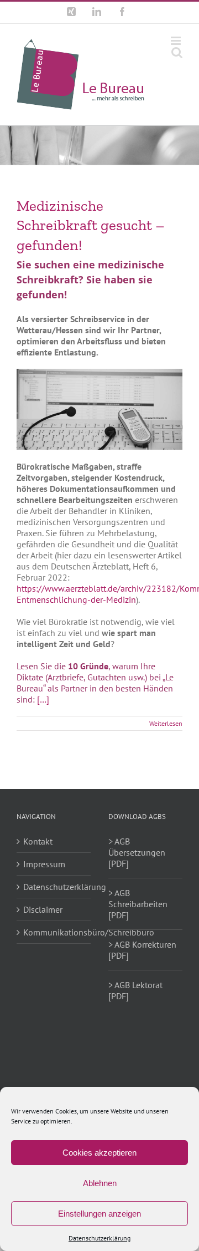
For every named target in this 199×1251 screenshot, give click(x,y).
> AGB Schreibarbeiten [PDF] (137, 904)
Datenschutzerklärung (99, 1238)
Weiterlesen (165, 723)
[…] (43, 699)
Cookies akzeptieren (99, 1152)
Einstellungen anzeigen (99, 1213)
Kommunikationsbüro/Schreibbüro (54, 932)
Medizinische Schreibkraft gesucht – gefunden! (91, 225)
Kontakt (38, 841)
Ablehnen (100, 1183)
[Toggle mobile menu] (176, 41)
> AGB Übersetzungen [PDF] (136, 852)
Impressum (44, 863)
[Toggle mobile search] (176, 52)
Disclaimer (42, 909)
